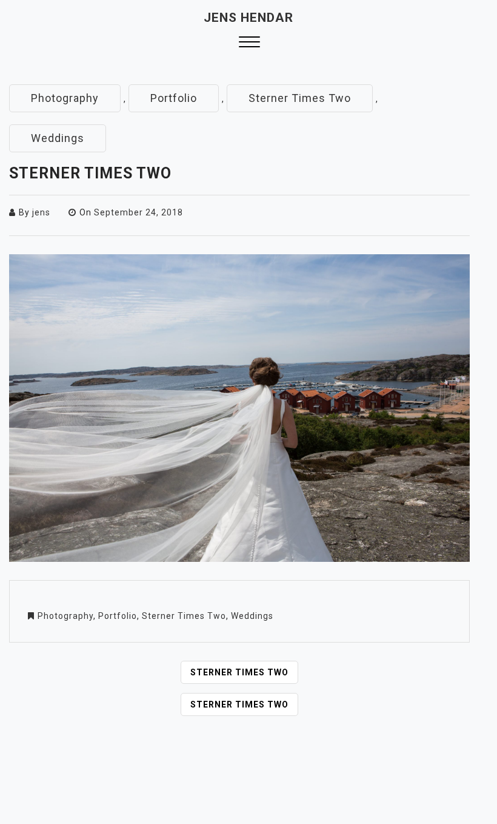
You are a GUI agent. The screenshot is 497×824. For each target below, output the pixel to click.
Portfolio (173, 98)
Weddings (57, 138)
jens (41, 212)
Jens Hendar (248, 17)
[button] (249, 43)
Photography (65, 98)
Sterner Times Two (299, 98)
